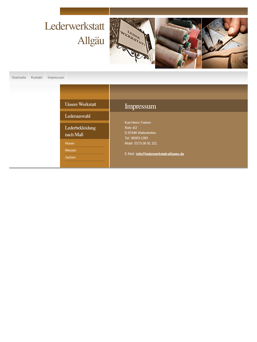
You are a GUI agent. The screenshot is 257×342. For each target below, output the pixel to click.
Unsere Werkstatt (80, 104)
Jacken (70, 157)
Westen (70, 150)
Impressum (56, 77)
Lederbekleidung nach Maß (80, 131)
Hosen (69, 143)
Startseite (19, 77)
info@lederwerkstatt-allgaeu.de (160, 154)
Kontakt (36, 77)
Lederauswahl (77, 115)
